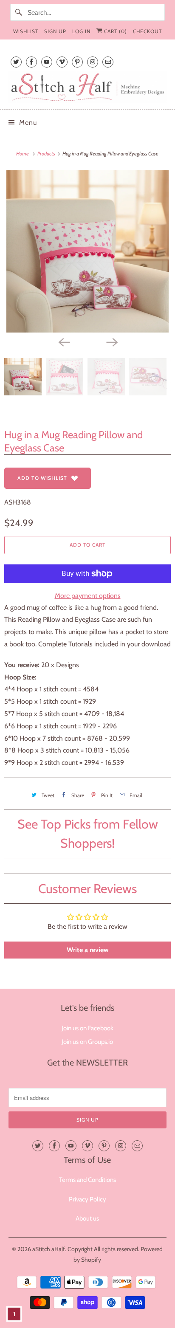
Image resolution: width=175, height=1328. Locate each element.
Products (46, 153)
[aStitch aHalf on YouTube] (46, 61)
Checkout (147, 31)
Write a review (88, 950)
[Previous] (63, 342)
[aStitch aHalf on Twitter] (16, 61)
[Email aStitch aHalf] (107, 61)
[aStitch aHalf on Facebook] (31, 61)
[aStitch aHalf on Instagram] (92, 61)
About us (87, 1218)
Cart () (114, 31)
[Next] (111, 342)
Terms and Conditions (87, 1180)
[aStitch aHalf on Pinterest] (77, 61)
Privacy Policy (87, 1199)
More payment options (88, 596)
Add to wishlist (42, 478)
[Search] (18, 12)
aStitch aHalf (48, 1249)
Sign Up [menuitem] (55, 31)
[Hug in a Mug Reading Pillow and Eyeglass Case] (87, 251)
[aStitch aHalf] (87, 87)
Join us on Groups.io (87, 1042)
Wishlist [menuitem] (25, 31)
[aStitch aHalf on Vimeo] (62, 61)
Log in (81, 31)
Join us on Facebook (87, 1028)
